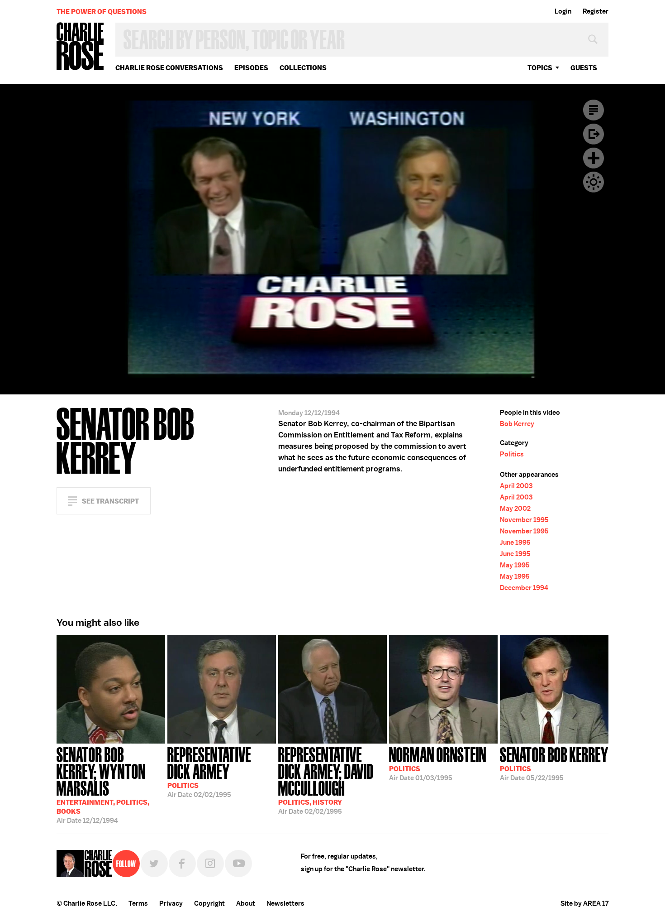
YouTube (238, 863)
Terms (138, 903)
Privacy (171, 903)
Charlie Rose (80, 47)
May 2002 (515, 508)
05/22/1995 (554, 763)
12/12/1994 (103, 784)
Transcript (593, 110)
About (245, 903)
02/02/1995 (209, 771)
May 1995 (515, 565)
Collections (303, 67)
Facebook (182, 863)
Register (595, 11)
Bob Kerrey (517, 423)
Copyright (209, 903)
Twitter (154, 863)
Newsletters (285, 903)
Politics (512, 454)
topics (539, 67)
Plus (593, 158)
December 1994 (524, 587)
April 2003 (516, 485)
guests (583, 67)
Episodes (251, 67)
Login (563, 11)
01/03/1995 (437, 763)
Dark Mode (593, 182)
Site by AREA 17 (584, 903)
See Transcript (110, 501)
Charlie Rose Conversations (169, 67)
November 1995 (524, 519)
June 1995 (515, 542)
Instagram (210, 863)
